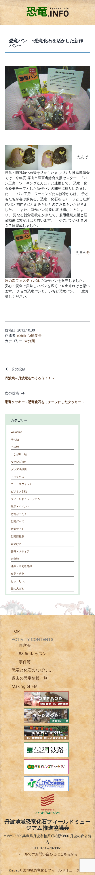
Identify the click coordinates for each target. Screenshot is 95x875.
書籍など (16, 543)
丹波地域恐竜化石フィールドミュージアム (53, 870)
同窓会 (25, 645)
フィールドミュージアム (25, 499)
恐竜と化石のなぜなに (31, 670)
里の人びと (17, 588)
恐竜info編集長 (29, 335)
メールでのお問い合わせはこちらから (47, 854)
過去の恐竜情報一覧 (30, 678)
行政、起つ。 (19, 581)
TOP (16, 631)
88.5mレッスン (33, 653)
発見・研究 (17, 573)
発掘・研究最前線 (21, 566)
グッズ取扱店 (19, 469)
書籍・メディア (20, 551)
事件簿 (25, 661)
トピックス (17, 476)
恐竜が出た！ (19, 514)
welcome (16, 432)
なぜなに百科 (19, 461)
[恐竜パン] (21, 157)
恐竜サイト (17, 528)
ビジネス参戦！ (20, 491)
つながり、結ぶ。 (21, 454)
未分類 (29, 340)
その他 (15, 439)
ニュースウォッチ (21, 484)
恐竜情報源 (17, 536)
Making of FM (25, 686)
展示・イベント (20, 506)
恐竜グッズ (17, 521)
